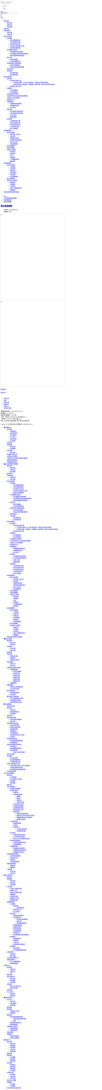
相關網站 (12, 867)
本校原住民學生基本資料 (14, 1088)
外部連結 (12, 1086)
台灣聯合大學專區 (12, 456)
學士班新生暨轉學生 (22, 919)
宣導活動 (15, 827)
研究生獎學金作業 (15, 124)
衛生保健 (12, 913)
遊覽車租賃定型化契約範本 (24, 817)
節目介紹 (12, 978)
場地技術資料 (14, 988)
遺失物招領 (10, 69)
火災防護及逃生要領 (19, 836)
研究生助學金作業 (15, 122)
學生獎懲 (9, 38)
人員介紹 (15, 942)
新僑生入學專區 (11, 149)
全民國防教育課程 (15, 856)
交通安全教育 (14, 790)
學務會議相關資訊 (12, 460)
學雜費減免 (10, 101)
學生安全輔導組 (9, 773)
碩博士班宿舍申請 (15, 727)
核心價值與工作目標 (16, 779)
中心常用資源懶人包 (12, 957)
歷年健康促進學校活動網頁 (21, 934)
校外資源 (9, 1063)
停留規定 (12, 184)
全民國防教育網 (14, 861)
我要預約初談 (20, 907)
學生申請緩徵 (14, 59)
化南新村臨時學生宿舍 (16, 767)
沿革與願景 (13, 777)
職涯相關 (12, 1061)
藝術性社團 (16, 675)
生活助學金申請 (14, 126)
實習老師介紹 (17, 909)
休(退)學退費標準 (15, 65)
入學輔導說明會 (14, 159)
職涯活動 (9, 1009)
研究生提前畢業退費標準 (17, 67)
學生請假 (9, 71)
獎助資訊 (12, 1059)
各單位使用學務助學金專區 (11, 192)
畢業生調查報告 (14, 1036)
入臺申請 (12, 167)
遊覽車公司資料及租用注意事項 (25, 815)
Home (2, 11)
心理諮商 (12, 904)
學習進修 (12, 1065)
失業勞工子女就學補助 (13, 97)
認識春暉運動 (17, 844)
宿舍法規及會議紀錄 (16, 719)
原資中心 (8, 1040)
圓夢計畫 (12, 1066)
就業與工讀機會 (14, 1038)
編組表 (18, 798)
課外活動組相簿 (14, 692)
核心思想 (12, 437)
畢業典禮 (12, 658)
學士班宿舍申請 (14, 725)
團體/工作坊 (13, 890)
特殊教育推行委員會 (19, 944)
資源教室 (12, 936)
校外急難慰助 (14, 92)
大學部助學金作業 (15, 121)
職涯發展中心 (9, 997)
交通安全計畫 (20, 802)
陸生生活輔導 (11, 165)
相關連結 (12, 190)
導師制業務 (16, 948)
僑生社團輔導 (11, 146)
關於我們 (6, 21)
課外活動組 (8, 638)
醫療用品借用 (17, 927)
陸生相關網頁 (14, 176)
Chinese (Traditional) (6, 3)
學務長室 (8, 427)
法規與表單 (10, 952)
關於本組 (9, 23)
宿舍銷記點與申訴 (12, 738)
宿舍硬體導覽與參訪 (16, 748)
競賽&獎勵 (10, 685)
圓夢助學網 (13, 117)
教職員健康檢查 (17, 925)
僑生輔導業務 (7, 130)
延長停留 (12, 169)
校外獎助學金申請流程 (16, 113)
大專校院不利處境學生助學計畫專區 (17, 458)
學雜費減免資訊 (14, 105)
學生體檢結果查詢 (22, 923)
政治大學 (6, 398)
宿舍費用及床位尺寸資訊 (17, 734)
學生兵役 (9, 57)
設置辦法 (19, 800)
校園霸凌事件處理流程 (19, 850)
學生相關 (9, 450)
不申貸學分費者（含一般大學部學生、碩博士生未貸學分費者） (31, 82)
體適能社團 (16, 681)
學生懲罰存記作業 (15, 44)
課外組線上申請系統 (12, 696)
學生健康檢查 (17, 917)
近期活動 (9, 886)
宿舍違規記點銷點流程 (16, 740)
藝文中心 (7, 965)
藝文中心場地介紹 (15, 986)
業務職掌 (9, 879)
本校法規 (12, 1074)
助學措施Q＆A (11, 99)
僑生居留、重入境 (15, 134)
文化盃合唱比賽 (14, 688)
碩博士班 (19, 921)
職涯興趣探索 (14, 1024)
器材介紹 (12, 665)
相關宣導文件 (14, 1030)
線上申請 (12, 107)
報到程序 (12, 182)
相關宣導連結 (14, 1028)
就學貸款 (9, 78)
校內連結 (12, 1084)
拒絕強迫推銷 (17, 823)
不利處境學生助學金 (12, 94)
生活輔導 (12, 1057)
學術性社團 (16, 673)
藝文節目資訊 (11, 976)
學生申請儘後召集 (15, 61)
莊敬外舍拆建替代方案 (13, 763)
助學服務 (9, 119)
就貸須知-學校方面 (15, 80)
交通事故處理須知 (18, 806)
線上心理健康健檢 (15, 961)
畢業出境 (12, 170)
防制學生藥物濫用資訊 (19, 842)
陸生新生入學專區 (12, 180)
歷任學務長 (13, 439)
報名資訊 (12, 995)
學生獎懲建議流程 (15, 40)
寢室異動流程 (14, 729)
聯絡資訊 (12, 161)
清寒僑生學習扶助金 (16, 140)
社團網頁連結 (14, 669)
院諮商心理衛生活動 (16, 892)
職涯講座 (12, 1013)
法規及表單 (7, 30)
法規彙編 (12, 448)
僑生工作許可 (14, 142)
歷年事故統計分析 (18, 809)
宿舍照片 (12, 736)
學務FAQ (6, 406)
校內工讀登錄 (14, 128)
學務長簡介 (13, 431)
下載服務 (9, 869)
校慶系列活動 (14, 656)
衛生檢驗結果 (17, 930)
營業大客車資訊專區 (22, 813)
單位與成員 (13, 435)
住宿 (11, 155)
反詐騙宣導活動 (21, 831)
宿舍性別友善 (11, 706)
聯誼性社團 (16, 677)
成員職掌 (12, 781)
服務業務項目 (11, 902)
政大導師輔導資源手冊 (19, 950)
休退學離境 (13, 172)
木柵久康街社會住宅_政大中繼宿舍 (20, 765)
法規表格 (9, 444)
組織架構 (12, 1045)
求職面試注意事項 (12, 1026)
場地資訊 (9, 984)
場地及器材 (10, 661)
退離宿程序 (13, 731)
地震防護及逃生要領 (19, 834)
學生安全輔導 (11, 786)
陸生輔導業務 (7, 163)
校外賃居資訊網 (11, 771)
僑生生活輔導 (11, 132)
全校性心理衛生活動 (16, 888)
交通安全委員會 (17, 794)
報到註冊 (12, 151)
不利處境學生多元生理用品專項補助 (17, 96)
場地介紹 (12, 663)
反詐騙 (15, 825)
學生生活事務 (7, 36)
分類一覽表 (13, 115)
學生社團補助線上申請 (16, 698)
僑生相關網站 (14, 144)
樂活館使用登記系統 (16, 702)
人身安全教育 (14, 821)
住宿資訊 (12, 186)
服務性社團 (16, 679)
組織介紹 (12, 969)
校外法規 (12, 1076)
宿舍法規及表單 (11, 717)
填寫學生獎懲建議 (15, 48)
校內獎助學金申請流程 (16, 111)
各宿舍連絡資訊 (14, 711)
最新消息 (6, 28)
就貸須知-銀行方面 (15, 86)
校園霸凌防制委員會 (19, 848)
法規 (5, 400)
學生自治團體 (17, 671)
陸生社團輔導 (11, 178)
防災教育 (12, 832)
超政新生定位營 (14, 660)
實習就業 (12, 1068)
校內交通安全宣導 (18, 804)
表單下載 (6, 402)
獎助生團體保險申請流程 (17, 55)
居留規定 (12, 153)
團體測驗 (12, 894)
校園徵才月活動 (14, 1011)
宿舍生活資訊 (11, 754)
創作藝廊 (12, 980)
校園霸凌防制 (14, 846)
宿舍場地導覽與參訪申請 (14, 744)
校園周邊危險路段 (18, 808)
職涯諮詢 (9, 1015)
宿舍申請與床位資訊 (12, 723)
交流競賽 (12, 1070)
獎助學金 (9, 109)
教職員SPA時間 (14, 898)
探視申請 (12, 174)
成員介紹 (9, 24)
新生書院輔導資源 (15, 759)
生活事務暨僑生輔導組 (11, 464)
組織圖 (18, 796)
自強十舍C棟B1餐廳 (19, 752)
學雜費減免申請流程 (16, 103)
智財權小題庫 (7, 408)
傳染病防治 (16, 932)
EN (5, 6)
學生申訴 (12, 452)
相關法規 (12, 865)
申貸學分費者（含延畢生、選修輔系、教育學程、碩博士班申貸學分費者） (34, 84)
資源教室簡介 (17, 938)
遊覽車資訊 (16, 811)
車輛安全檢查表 (21, 819)
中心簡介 (9, 999)
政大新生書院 (14, 758)
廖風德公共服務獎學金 (16, 686)
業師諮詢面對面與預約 (16, 1016)
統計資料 (12, 873)
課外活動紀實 (11, 690)
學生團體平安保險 (12, 49)
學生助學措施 (7, 76)
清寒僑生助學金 (14, 138)
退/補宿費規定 (14, 733)
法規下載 (9, 34)
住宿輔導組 (8, 704)
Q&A (11, 972)
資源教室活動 (14, 896)
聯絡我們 (6, 404)
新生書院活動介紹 (15, 761)
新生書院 (9, 756)
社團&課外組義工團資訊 (14, 667)
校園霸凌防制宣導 (18, 852)
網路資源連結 (11, 959)
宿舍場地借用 (14, 750)
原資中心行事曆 (11, 1080)
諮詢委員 (12, 1047)
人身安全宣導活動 (22, 829)
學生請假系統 (14, 74)
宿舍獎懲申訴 (14, 742)
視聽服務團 (13, 683)
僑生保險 (12, 136)
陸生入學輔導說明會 (16, 188)
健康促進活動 (14, 900)
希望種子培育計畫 (12, 454)
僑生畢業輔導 (11, 147)
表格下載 (9, 32)
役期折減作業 (14, 857)
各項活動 (9, 654)
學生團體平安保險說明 (16, 51)
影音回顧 (9, 26)
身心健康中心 (9, 875)
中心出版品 (16, 911)
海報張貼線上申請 (15, 700)
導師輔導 (12, 946)
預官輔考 (12, 859)
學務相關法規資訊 (12, 462)
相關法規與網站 (11, 863)
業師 (14, 1020)
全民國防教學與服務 (12, 854)
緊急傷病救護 (17, 929)
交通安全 (15, 792)
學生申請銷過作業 (15, 42)
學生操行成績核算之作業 (17, 46)
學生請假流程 (14, 72)
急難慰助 (9, 88)
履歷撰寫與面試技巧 (16, 1022)
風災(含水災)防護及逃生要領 (21, 838)
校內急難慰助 (14, 90)
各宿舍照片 (13, 746)
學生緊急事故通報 (15, 788)
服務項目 (15, 906)
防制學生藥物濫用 (15, 840)
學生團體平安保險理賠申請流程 (19, 53)
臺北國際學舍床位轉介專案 (18, 769)
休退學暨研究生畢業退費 (14, 63)
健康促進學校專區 (18, 915)
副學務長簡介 (14, 433)
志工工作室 (10, 991)
